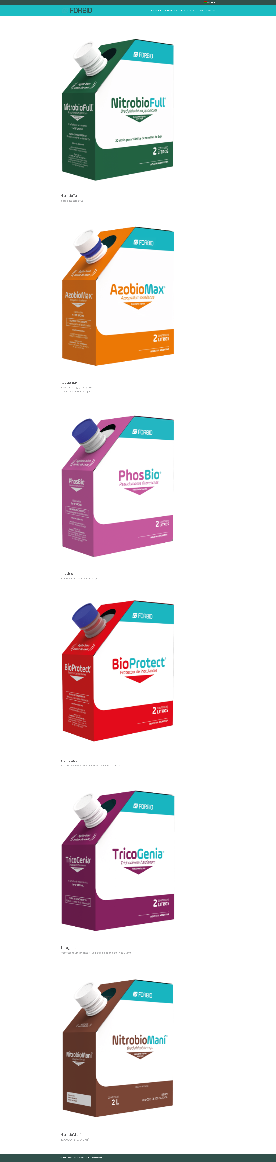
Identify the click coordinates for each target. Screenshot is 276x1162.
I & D (201, 10)
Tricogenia (68, 947)
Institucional (155, 10)
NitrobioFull (69, 195)
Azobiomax (69, 382)
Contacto (211, 10)
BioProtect (68, 760)
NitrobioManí (70, 1134)
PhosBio (66, 573)
